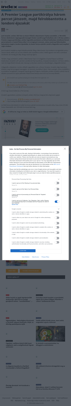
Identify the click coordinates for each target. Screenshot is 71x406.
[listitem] (35, 179)
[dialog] (35, 203)
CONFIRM (23, 250)
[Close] (65, 149)
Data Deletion (25, 257)
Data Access (35, 257)
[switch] (57, 183)
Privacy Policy (45, 257)
